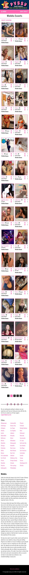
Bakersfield (3, 436)
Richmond (22, 433)
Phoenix (21, 423)
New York (12, 453)
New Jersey (12, 448)
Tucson (21, 460)
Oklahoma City (13, 458)
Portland (22, 426)
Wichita (21, 465)
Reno (21, 431)
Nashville (12, 445)
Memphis (12, 436)
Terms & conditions (14, 569)
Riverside (22, 436)
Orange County (13, 460)
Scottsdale (22, 453)
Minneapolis (13, 443)
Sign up (26, 11)
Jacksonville (13, 423)
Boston (2, 440)
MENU (4, 11)
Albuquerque (4, 423)
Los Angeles (13, 431)
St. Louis (22, 440)
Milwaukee (12, 440)
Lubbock (12, 433)
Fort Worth (3, 458)
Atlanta (2, 431)
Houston (3, 465)
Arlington (3, 428)
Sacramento (22, 438)
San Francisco (23, 450)
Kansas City (13, 426)
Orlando (12, 463)
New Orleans (13, 450)
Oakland (12, 455)
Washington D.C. (23, 463)
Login (21, 11)
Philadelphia (13, 468)
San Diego (22, 448)
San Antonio (22, 445)
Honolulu (3, 463)
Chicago (3, 445)
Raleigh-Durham (23, 428)
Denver (2, 453)
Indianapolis (3, 468)
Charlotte (3, 443)
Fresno (2, 460)
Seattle (21, 455)
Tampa (21, 458)
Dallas (2, 450)
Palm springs (13, 465)
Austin (2, 433)
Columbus (3, 448)
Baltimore (3, 438)
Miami (11, 438)
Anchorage (3, 426)
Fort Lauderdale (4, 455)
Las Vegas (12, 428)
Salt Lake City (23, 443)
